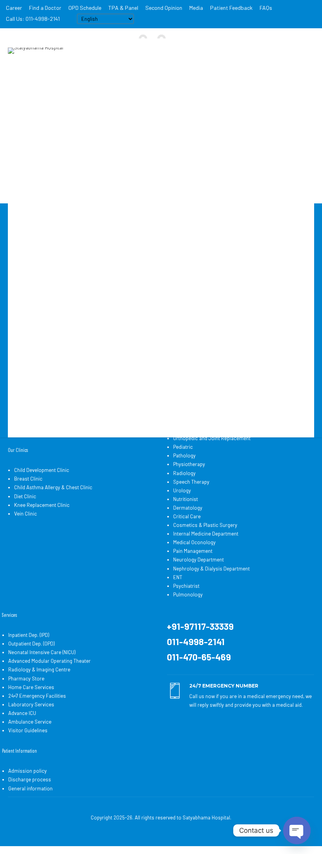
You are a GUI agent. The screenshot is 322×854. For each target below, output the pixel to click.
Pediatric (183, 447)
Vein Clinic (25, 513)
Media (196, 7)
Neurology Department (198, 559)
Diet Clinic (25, 496)
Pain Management (192, 551)
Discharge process (29, 779)
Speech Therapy (191, 482)
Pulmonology (188, 594)
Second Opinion (163, 7)
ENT (177, 577)
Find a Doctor (45, 7)
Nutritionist (185, 499)
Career (14, 7)
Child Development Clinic (41, 470)
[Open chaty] (297, 830)
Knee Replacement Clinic (42, 505)
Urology (182, 490)
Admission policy (27, 771)
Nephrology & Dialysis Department (211, 568)
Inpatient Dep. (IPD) (28, 635)
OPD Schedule (84, 7)
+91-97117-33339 (200, 626)
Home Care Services (31, 687)
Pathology (184, 455)
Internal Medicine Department (205, 533)
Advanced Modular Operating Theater (49, 661)
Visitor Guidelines (28, 730)
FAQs (266, 7)
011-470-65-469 (199, 656)
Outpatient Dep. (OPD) (31, 643)
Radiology (184, 473)
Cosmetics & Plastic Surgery (205, 525)
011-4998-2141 (196, 641)
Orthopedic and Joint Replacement (212, 438)
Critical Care (187, 516)
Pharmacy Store (26, 678)
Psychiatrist (186, 586)
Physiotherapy (189, 464)
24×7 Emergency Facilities (37, 696)
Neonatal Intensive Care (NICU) (41, 652)
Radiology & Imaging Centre (39, 669)
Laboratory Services (31, 704)
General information (30, 788)
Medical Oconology (194, 542)
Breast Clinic (28, 478)
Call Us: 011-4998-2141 (33, 18)
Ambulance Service (29, 722)
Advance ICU (22, 713)
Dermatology (187, 508)
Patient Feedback (231, 7)
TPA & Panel (123, 7)
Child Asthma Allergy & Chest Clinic (53, 487)
